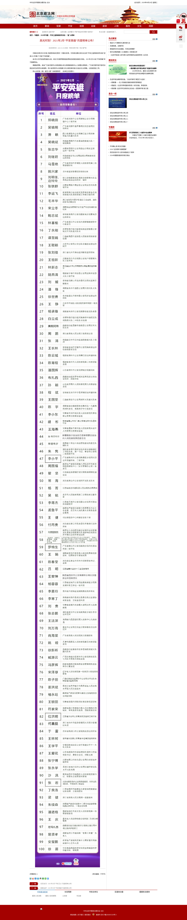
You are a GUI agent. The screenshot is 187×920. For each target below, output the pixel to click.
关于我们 (80, 915)
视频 (82, 26)
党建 (58, 26)
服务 (128, 26)
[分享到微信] (45, 878)
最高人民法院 (36, 896)
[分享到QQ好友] (40, 878)
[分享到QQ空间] (30, 878)
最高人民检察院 (50, 896)
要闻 (47, 26)
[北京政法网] (52, 15)
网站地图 (73, 915)
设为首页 (137, 2)
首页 (35, 26)
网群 (151, 26)
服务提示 (33, 32)
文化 (139, 26)
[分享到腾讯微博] (38, 878)
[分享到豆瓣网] (43, 878)
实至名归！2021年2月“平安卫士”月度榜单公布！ (56, 883)
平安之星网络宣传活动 (57, 35)
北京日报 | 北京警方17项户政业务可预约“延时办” (68, 32)
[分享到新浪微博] (33, 878)
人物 (116, 26)
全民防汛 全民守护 (40, 32)
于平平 (102, 874)
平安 (70, 26)
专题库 (36, 35)
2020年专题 (44, 35)
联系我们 (88, 915)
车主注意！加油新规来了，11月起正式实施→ (106, 32)
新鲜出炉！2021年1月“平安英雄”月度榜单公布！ (56, 888)
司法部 (79, 896)
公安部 (64, 896)
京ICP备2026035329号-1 (109, 915)
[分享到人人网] (35, 878)
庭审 (105, 26)
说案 (93, 26)
